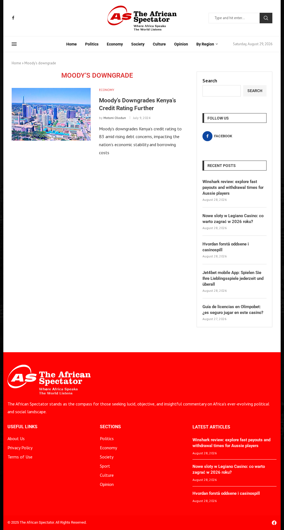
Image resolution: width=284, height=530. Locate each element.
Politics (91, 44)
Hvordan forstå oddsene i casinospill (225, 247)
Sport (105, 466)
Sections (110, 427)
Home (71, 44)
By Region (205, 44)
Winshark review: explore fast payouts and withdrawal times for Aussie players (232, 187)
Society (137, 44)
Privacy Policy (19, 447)
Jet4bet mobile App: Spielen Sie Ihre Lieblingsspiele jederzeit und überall (232, 278)
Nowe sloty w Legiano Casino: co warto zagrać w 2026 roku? (232, 218)
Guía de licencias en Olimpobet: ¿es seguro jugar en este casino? (232, 309)
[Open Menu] (14, 44)
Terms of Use (19, 457)
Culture (159, 44)
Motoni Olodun (114, 118)
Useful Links (22, 427)
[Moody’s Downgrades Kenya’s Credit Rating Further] (51, 114)
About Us (16, 438)
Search (266, 18)
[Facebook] (13, 18)
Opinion (181, 44)
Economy (115, 44)
